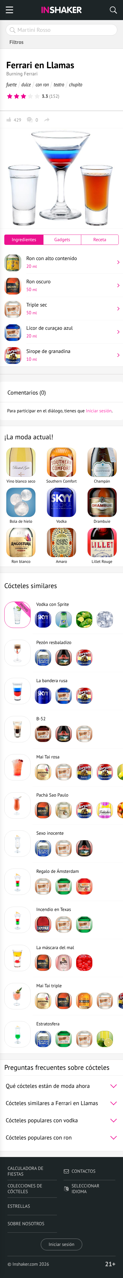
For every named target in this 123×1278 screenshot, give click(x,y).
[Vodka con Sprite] (17, 615)
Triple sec (36, 308)
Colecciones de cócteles (24, 1189)
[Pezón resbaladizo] (17, 653)
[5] (37, 96)
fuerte (11, 84)
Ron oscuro (38, 285)
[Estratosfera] (17, 1034)
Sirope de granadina (48, 355)
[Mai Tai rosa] (17, 767)
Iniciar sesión (61, 1244)
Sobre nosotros (25, 1224)
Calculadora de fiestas (25, 1171)
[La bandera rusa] (17, 691)
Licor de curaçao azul (49, 332)
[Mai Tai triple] (17, 996)
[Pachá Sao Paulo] (17, 805)
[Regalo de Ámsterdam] (17, 882)
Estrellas (18, 1206)
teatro (59, 84)
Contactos (83, 1171)
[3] (23, 96)
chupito (75, 84)
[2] (16, 96)
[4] (30, 96)
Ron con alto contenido (51, 262)
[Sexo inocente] (17, 843)
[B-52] (17, 729)
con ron (42, 84)
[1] (9, 96)
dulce (26, 84)
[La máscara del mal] (17, 958)
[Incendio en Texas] (17, 920)
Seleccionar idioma (85, 1189)
